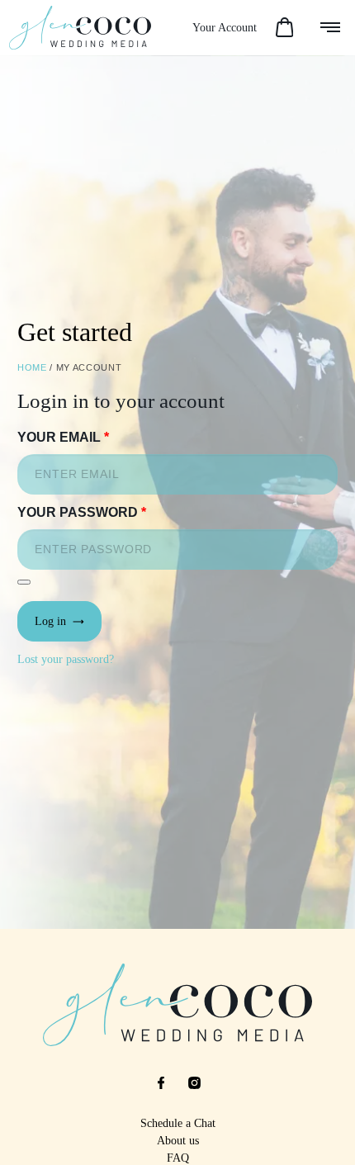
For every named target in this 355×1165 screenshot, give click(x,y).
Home (32, 367)
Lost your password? (65, 659)
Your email (63, 437)
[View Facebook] (161, 1082)
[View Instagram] (194, 1082)
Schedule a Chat (177, 1123)
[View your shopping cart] (284, 28)
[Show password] (24, 582)
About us (178, 1140)
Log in (54, 621)
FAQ (178, 1158)
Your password (81, 512)
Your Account (224, 27)
